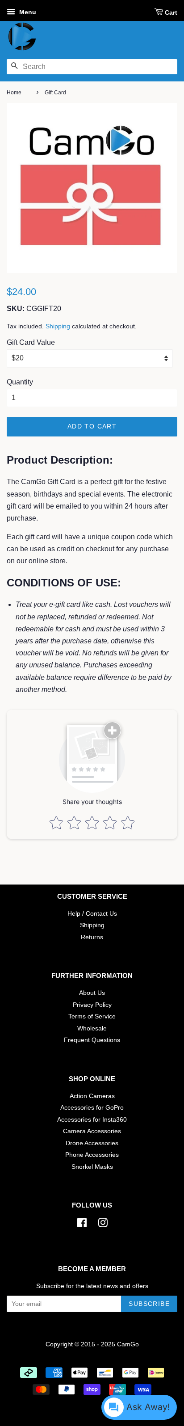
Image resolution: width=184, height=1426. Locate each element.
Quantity (20, 382)
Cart (171, 12)
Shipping (58, 326)
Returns (92, 937)
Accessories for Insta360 (92, 1119)
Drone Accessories (92, 1143)
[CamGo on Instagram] (103, 1224)
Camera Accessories (92, 1131)
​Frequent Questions (92, 1040)
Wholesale (92, 1028)
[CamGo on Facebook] (82, 1224)
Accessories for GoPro (92, 1107)
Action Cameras (92, 1096)
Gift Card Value (31, 342)
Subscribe (149, 1303)
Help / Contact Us (92, 913)
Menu (26, 12)
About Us (92, 993)
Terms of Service (92, 1016)
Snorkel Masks (92, 1166)
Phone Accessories (92, 1154)
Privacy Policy (92, 1005)
